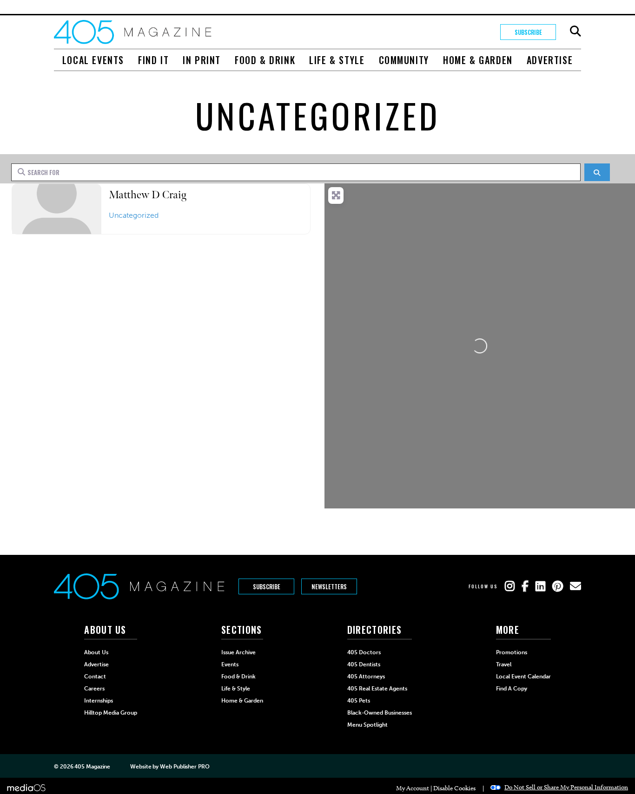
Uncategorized (134, 215)
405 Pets (358, 700)
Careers (94, 688)
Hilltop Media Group (110, 712)
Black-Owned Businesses (379, 712)
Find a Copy (511, 688)
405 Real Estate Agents (377, 688)
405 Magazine (92, 766)
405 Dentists (363, 664)
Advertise (550, 60)
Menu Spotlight (367, 725)
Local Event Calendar (523, 676)
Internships (98, 700)
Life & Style (336, 60)
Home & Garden (478, 60)
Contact (95, 676)
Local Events (93, 60)
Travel (503, 664)
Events (229, 664)
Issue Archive (238, 652)
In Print (202, 60)
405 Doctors (364, 652)
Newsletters (329, 586)
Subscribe (528, 32)
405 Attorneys (366, 676)
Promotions (511, 652)
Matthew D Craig (147, 195)
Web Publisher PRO (184, 766)
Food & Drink (265, 60)
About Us (96, 652)
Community (404, 60)
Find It (153, 60)
